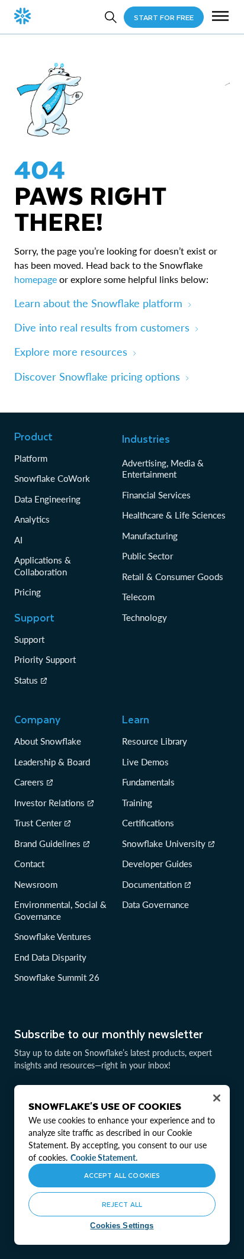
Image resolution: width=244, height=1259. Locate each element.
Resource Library (154, 741)
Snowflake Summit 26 (56, 977)
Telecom (138, 596)
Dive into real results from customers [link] (102, 327)
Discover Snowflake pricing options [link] (97, 376)
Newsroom (35, 884)
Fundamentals (148, 782)
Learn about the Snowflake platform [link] (98, 303)
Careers (29, 782)
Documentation (152, 884)
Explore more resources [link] (70, 351)
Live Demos (145, 761)
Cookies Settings (121, 1225)
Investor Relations (49, 802)
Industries (146, 438)
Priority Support (45, 659)
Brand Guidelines (47, 843)
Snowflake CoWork (52, 478)
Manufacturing (150, 535)
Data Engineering (47, 499)
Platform (30, 458)
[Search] (111, 17)
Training (137, 802)
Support (29, 639)
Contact (29, 863)
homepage (35, 279)
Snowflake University (164, 843)
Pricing (27, 592)
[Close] (217, 1098)
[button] (220, 17)
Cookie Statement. (103, 1157)
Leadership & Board (52, 761)
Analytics (32, 519)
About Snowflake (47, 741)
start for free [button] (164, 17)
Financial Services (156, 495)
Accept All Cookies (122, 1175)
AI (18, 539)
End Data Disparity (50, 957)
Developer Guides (157, 863)
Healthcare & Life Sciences (174, 515)
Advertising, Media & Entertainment (163, 469)
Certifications (148, 822)
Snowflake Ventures (52, 936)
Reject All (122, 1204)
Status (26, 680)
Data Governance (155, 904)
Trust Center (38, 822)
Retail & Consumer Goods (172, 576)
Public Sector (147, 555)
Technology (144, 617)
